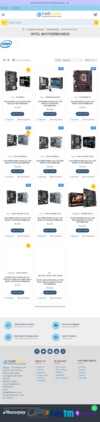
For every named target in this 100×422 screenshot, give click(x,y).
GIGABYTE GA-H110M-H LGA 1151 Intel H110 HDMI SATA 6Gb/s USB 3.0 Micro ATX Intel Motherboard (17, 279)
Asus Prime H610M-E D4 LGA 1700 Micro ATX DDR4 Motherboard (50, 219)
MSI (49, 273)
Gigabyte (76, 213)
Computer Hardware (35, 29)
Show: (87, 60)
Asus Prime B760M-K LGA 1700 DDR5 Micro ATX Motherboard (50, 162)
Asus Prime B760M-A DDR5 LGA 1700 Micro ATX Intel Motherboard (17, 162)
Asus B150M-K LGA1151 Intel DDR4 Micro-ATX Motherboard (17, 103)
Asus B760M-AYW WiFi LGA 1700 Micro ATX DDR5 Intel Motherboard (50, 104)
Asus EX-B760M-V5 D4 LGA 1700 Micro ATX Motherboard (82, 103)
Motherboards (53, 29)
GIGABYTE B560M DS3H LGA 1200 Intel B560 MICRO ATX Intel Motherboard (82, 220)
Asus (13, 97)
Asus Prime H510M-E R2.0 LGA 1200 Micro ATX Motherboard (82, 162)
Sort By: (58, 60)
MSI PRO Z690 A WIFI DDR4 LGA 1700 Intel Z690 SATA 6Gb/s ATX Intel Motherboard (49, 282)
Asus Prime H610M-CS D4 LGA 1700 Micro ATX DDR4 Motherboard (17, 219)
